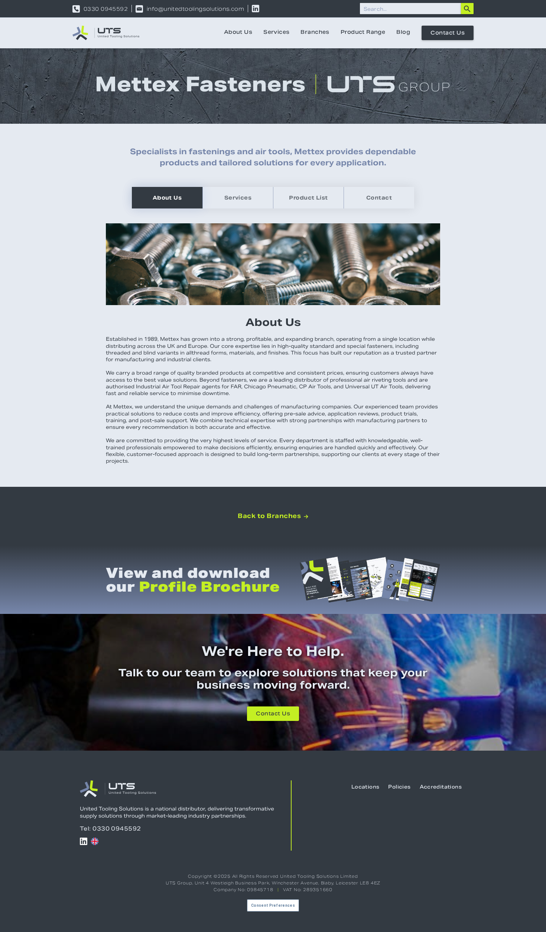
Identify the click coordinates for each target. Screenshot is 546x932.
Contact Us (447, 33)
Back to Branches (273, 516)
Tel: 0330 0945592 (110, 828)
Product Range (363, 32)
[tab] (167, 197)
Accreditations (441, 787)
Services (276, 32)
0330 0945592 (106, 9)
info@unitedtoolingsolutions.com (195, 9)
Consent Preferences (273, 905)
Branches (314, 32)
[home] (105, 33)
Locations (365, 787)
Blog (403, 32)
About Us (238, 32)
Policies (399, 787)
